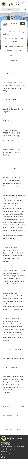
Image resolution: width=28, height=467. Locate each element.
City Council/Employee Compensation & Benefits (10, 449)
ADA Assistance (4, 451)
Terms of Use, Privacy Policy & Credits (8, 453)
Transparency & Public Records (7, 448)
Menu (11, 9)
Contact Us (3, 454)
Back (22, 23)
